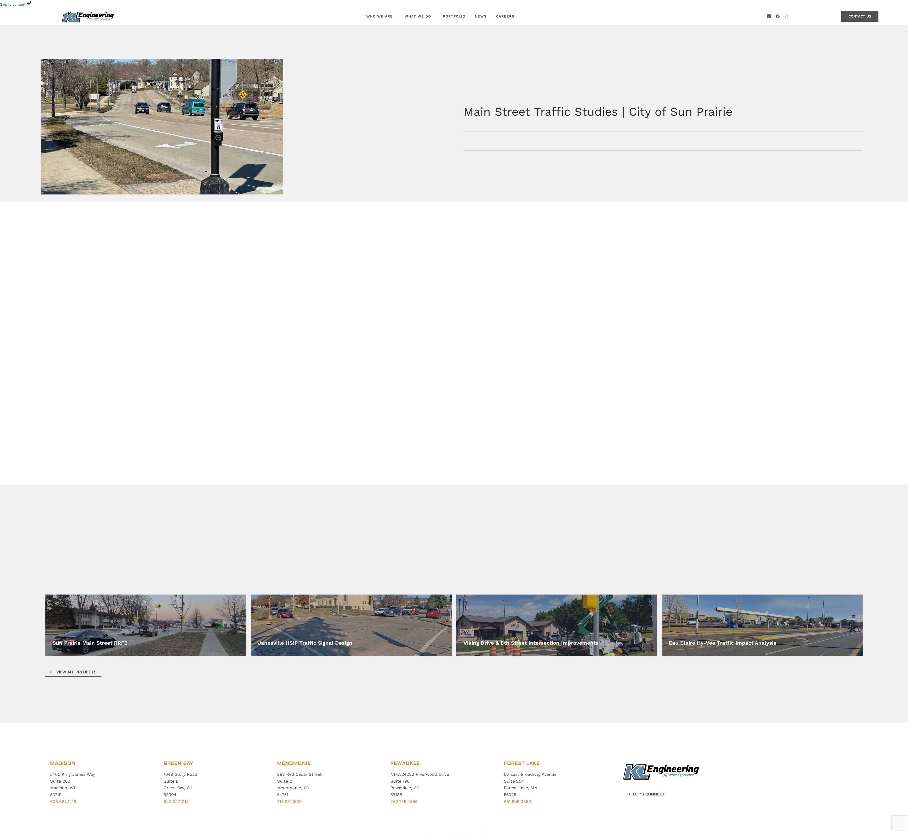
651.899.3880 (517, 801)
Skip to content (13, 4)
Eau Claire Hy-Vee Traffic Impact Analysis (722, 643)
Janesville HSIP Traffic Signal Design (305, 643)
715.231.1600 (289, 801)
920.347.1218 (176, 801)
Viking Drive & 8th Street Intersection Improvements (530, 643)
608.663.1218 (63, 801)
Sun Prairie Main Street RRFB (90, 643)
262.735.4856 (404, 801)
